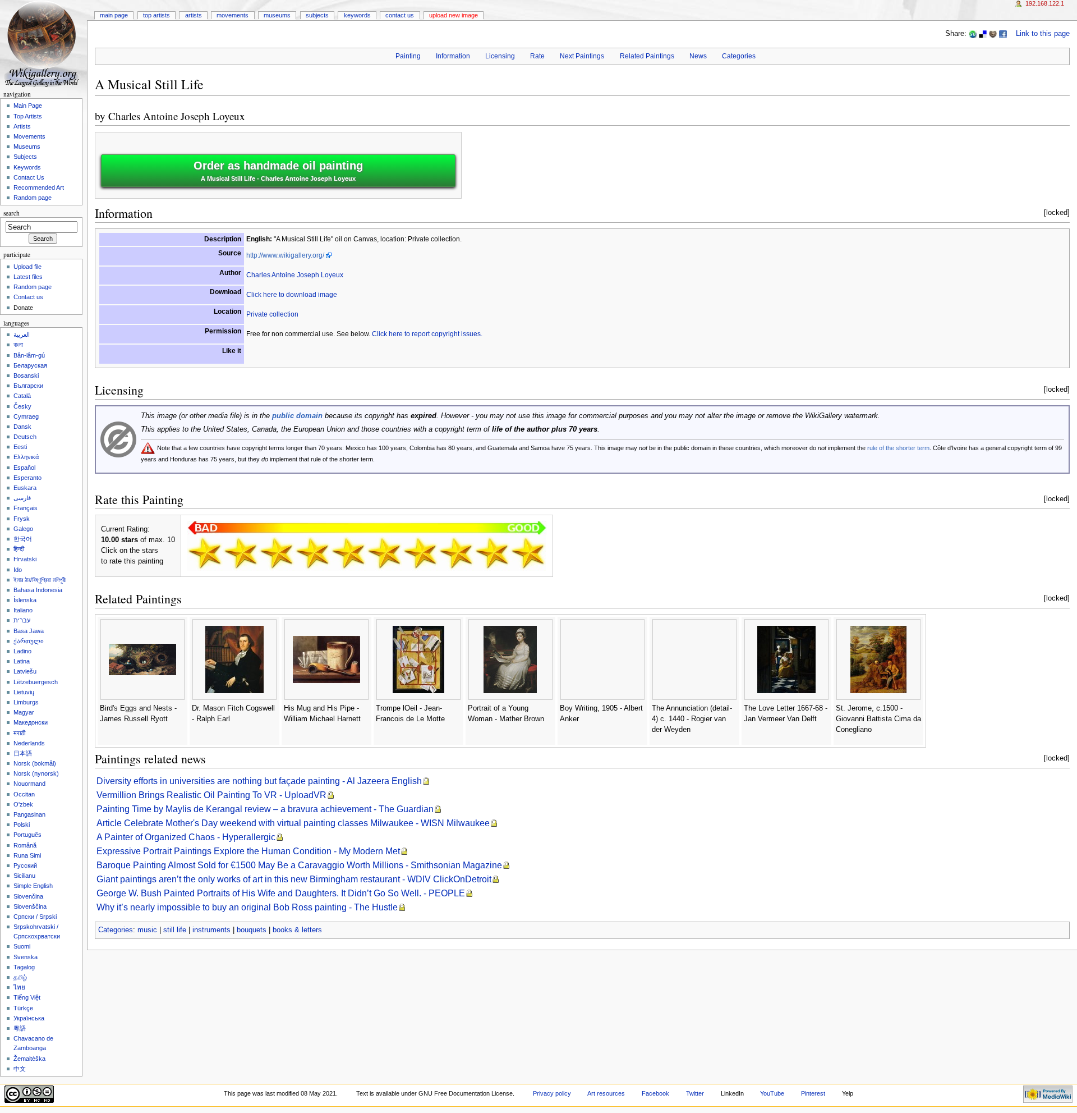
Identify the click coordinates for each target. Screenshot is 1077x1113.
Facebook (655, 1093)
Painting (408, 56)
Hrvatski (24, 559)
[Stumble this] (973, 34)
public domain (297, 416)
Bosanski (26, 375)
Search (11, 213)
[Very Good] (420, 553)
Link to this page (1043, 34)
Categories (739, 56)
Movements (232, 15)
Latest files (28, 276)
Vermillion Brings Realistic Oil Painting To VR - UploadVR (211, 795)
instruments (211, 930)
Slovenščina (30, 906)
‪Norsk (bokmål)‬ (34, 763)
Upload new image (453, 15)
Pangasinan (29, 814)
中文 (19, 1068)
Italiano (23, 610)
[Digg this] (993, 34)
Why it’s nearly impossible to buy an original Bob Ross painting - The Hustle (247, 907)
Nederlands (29, 743)
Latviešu (24, 671)
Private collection (272, 314)
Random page (32, 197)
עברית (21, 620)
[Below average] (312, 553)
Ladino (22, 651)
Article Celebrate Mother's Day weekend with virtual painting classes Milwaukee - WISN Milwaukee (293, 823)
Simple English (33, 885)
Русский (25, 865)
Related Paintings (647, 56)
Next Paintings (582, 56)
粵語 (19, 1028)
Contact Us (399, 15)
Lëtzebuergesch (35, 682)
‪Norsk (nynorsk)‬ (36, 773)
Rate (537, 56)
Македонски (30, 722)
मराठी (19, 733)
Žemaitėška (29, 1058)
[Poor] (276, 553)
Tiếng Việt (26, 997)
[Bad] (241, 553)
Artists (193, 15)
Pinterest (813, 1093)
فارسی (22, 497)
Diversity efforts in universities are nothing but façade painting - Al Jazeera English (259, 781)
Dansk (22, 426)
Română (24, 845)
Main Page (114, 15)
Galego (23, 528)
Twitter (695, 1093)
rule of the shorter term (898, 448)
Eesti (20, 446)
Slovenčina (28, 896)
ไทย (19, 987)
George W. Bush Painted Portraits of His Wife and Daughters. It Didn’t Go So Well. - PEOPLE (280, 893)
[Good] (384, 553)
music (147, 930)
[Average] (348, 553)
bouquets (251, 930)
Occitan (24, 794)
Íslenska (24, 600)
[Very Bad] (205, 553)
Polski (21, 824)
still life (174, 930)
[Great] (456, 553)
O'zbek (23, 804)
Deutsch (24, 436)
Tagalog (24, 967)
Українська (28, 1018)
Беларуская (30, 365)
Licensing (500, 56)
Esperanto (27, 477)
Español (24, 467)
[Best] (492, 553)
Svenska (25, 957)
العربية (21, 334)
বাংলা (18, 344)
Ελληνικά (26, 457)
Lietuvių (23, 692)
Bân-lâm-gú (29, 355)
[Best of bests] (528, 553)
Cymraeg (26, 416)
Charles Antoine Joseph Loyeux (176, 116)
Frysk (21, 518)
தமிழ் (20, 977)
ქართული (28, 641)
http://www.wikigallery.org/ (285, 255)
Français (25, 508)
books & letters (297, 930)
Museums (277, 15)
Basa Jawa (28, 631)
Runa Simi (27, 855)
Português (27, 834)
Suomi (21, 946)
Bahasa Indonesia (37, 590)
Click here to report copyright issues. (427, 334)
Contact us (28, 297)
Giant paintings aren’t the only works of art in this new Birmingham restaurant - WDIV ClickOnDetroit (293, 879)
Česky (22, 406)
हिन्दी (18, 549)
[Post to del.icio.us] (983, 34)
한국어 (22, 538)
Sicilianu (24, 875)
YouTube (772, 1093)
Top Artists (156, 15)
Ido (17, 569)
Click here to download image (291, 295)
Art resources (606, 1093)
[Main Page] (43, 43)
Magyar (23, 712)
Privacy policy (552, 1093)
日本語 (22, 753)
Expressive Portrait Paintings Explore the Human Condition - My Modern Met (248, 851)
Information (453, 56)
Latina (21, 661)
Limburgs (26, 702)
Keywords (357, 15)
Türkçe (23, 1008)
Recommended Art (38, 187)
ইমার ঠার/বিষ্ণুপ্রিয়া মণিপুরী (39, 579)
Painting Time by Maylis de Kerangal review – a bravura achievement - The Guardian (265, 809)
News (698, 56)
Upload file (27, 266)
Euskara (24, 487)
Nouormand (29, 783)
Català (22, 395)
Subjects (317, 15)
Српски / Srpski (35, 916)
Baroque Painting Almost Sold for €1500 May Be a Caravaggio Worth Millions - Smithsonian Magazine (299, 865)
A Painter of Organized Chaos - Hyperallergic (185, 837)
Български (28, 385)
